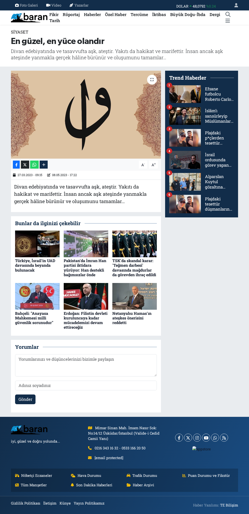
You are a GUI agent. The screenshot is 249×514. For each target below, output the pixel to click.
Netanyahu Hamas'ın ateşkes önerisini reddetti (131, 318)
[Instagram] (197, 438)
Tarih (54, 20)
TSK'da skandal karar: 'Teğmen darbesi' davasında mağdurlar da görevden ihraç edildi (134, 267)
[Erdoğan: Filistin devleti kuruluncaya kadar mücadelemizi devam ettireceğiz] (86, 296)
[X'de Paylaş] (25, 165)
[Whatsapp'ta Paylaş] (34, 165)
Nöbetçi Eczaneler (36, 475)
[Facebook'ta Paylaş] (16, 165)
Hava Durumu (89, 475)
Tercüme (139, 14)
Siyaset (19, 32)
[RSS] (224, 438)
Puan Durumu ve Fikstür (209, 475)
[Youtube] (206, 438)
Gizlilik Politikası (25, 503)
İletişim (49, 503)
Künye (65, 503)
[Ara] (227, 14)
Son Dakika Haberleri (94, 484)
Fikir (54, 14)
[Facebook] (179, 438)
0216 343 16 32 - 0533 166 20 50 (120, 447)
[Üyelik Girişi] (234, 5)
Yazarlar (81, 5)
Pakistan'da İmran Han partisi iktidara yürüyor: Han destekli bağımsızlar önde (85, 267)
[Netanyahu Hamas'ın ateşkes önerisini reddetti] (134, 296)
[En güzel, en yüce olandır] (86, 115)
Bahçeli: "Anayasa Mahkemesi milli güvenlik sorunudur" (34, 318)
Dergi (215, 14)
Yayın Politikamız (89, 503)
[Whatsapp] (215, 438)
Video (56, 5)
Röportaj (71, 14)
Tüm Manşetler (34, 484)
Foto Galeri (29, 5)
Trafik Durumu (144, 475)
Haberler (92, 14)
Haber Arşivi (143, 484)
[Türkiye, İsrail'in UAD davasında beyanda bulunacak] (37, 243)
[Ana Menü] (227, 20)
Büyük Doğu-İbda (187, 14)
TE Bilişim (229, 505)
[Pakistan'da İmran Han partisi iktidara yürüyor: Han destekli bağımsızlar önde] (86, 243)
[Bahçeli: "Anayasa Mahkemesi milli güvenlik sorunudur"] (37, 296)
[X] (188, 438)
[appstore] (201, 449)
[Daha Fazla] (44, 165)
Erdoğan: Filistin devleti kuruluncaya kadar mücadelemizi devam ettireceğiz (85, 320)
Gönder (25, 399)
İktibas (159, 14)
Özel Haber (115, 14)
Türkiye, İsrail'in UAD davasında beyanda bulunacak (35, 265)
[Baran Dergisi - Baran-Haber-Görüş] (29, 17)
